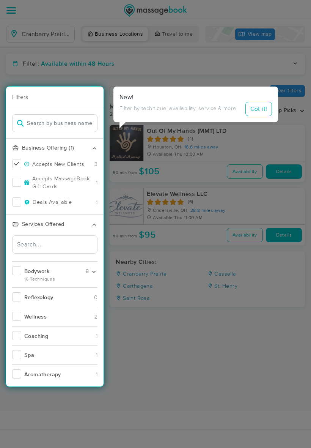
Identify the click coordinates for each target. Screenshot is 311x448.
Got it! (258, 109)
